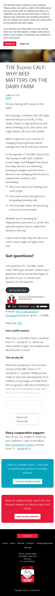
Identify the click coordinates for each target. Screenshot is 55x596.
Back (9, 98)
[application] (28, 306)
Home (5, 543)
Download (11, 315)
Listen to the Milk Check (27, 481)
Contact (27, 535)
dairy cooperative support (20, 444)
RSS (20, 323)
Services (20, 543)
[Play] (9, 306)
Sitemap (27, 547)
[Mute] (37, 306)
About (12, 543)
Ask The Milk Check (17, 290)
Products (30, 543)
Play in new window (27, 311)
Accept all (10, 44)
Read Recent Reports (27, 516)
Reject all (24, 44)
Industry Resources (45, 543)
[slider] (44, 306)
